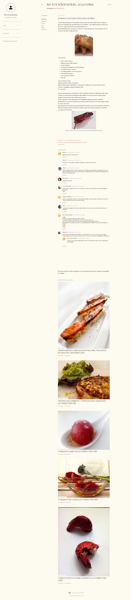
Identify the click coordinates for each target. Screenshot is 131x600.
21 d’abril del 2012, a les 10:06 (71, 205)
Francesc (65, 232)
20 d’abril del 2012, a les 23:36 (75, 178)
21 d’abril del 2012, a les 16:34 (79, 215)
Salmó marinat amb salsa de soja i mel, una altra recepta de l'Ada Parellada (82, 351)
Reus (63, 144)
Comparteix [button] (44, 15)
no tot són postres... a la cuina (70, 4)
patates (43, 23)
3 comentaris (67, 355)
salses (42, 27)
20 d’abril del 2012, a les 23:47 (78, 186)
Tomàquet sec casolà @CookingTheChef (78, 499)
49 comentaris (67, 406)
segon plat (44, 29)
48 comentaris (67, 583)
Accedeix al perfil (11, 17)
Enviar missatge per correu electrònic (72, 140)
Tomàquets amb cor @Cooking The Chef (77, 451)
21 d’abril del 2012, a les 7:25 (78, 196)
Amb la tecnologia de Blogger (77, 592)
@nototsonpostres (58, 8)
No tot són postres (67, 215)
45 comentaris (67, 502)
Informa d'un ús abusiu (10, 41)
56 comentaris (67, 454)
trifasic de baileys (67, 196)
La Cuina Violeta (67, 186)
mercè (64, 168)
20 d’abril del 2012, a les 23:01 (73, 168)
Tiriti (64, 205)
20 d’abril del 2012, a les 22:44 (72, 152)
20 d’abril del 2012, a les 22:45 (73, 160)
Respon (65, 157)
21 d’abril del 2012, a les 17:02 (74, 232)
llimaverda (65, 178)
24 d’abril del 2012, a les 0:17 (84, 238)
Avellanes (43, 21)
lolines (64, 152)
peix (42, 25)
